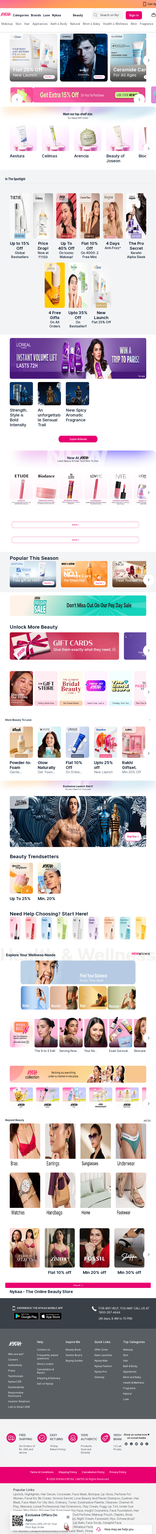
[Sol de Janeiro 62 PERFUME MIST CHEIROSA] (55, 285)
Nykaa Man (101, 1360)
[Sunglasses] (95, 1145)
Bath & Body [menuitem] (59, 23)
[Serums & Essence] (93, 928)
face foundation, (121, 1510)
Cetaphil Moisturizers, (44, 1531)
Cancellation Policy (93, 1472)
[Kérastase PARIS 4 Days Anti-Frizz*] (113, 216)
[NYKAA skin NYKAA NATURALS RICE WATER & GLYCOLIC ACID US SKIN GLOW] (49, 878)
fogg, (103, 1506)
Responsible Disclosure (15, 1394)
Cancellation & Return (45, 1371)
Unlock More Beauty (34, 627)
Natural (127, 1393)
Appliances (129, 1371)
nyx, (113, 1518)
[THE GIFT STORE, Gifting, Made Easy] (46, 688)
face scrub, (94, 1522)
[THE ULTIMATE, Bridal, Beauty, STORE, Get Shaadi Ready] (70, 688)
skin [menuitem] (18, 23)
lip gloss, (107, 1494)
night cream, (85, 1518)
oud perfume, (82, 1514)
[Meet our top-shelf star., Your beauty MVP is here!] (78, 115)
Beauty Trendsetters (34, 856)
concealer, (64, 1494)
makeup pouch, (102, 1514)
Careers (13, 1359)
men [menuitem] (134, 23)
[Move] (30, 999)
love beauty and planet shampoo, (97, 1498)
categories (21, 15)
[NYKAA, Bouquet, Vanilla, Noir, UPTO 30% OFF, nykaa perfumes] (127, 1097)
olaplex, (119, 1514)
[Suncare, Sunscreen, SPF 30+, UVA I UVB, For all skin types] (140, 928)
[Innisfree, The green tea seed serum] (119, 137)
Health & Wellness (133, 1382)
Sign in (134, 15)
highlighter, (32, 1494)
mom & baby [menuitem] (91, 23)
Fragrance (129, 1388)
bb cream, (45, 1498)
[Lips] (15, 928)
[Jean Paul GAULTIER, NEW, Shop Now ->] (78, 821)
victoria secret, (63, 1498)
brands (36, 15)
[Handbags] (60, 1195)
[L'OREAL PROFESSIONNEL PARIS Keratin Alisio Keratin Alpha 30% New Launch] (136, 216)
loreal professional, (46, 1506)
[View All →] (78, 526)
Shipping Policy (67, 1472)
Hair (125, 1360)
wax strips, (30, 1510)
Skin (125, 1355)
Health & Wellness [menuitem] (115, 23)
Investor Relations (19, 1401)
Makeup (128, 1349)
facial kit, (31, 1498)
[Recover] (126, 999)
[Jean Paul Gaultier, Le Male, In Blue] (21, 393)
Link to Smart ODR (19, 1406)
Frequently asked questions (47, 1357)
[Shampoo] (46, 928)
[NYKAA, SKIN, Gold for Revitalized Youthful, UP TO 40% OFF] (21, 1097)
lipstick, (18, 1494)
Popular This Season (34, 558)
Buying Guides (74, 1360)
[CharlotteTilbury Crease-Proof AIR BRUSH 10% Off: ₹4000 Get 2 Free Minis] (90, 216)
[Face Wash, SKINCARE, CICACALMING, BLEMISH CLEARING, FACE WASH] (62, 928)
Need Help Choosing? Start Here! (49, 914)
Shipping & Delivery (48, 1378)
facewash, (102, 1518)
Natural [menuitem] (75, 23)
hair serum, (48, 1494)
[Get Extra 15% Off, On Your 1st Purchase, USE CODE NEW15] (78, 94)
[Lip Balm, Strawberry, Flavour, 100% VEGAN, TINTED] (30, 928)
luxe (46, 15)
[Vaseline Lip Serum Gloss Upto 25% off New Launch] (105, 742)
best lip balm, (76, 1522)
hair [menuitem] (27, 23)
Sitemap (99, 1377)
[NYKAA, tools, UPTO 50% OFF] (47, 1097)
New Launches (103, 1355)
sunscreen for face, (70, 1510)
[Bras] (25, 1145)
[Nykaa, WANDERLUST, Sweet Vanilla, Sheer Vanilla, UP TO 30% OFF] (100, 1097)
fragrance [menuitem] (146, 23)
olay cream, (90, 1506)
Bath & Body (130, 1366)
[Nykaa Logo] (6, 14)
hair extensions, (71, 1506)
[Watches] (25, 1195)
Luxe (126, 1399)
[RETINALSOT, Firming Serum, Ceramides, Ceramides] (55, 137)
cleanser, (111, 1502)
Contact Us (43, 1349)
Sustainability (16, 1387)
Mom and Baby (132, 1377)
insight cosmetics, (97, 1510)
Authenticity (15, 1365)
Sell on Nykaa (45, 1383)
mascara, (26, 1506)
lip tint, (113, 1506)
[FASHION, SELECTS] (25, 1248)
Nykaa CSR (14, 1381)
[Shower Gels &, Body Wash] (125, 928)
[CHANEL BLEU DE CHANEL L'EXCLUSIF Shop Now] (84, 58)
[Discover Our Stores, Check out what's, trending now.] (21, 688)
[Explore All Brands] (78, 442)
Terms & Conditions (42, 1472)
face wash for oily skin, (38, 1502)
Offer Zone (101, 1349)
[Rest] (94, 999)
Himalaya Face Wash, (88, 1526)
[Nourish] (62, 999)
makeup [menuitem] (7, 23)
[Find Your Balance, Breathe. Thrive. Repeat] (94, 973)
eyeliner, (127, 1498)
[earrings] (60, 1145)
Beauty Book (73, 1349)
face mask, (80, 1494)
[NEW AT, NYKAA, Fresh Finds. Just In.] (95, 688)
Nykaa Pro (100, 1371)
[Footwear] (131, 1195)
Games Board (74, 1355)
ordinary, (61, 1502)
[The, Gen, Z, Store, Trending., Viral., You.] (120, 688)
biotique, (94, 1494)
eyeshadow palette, (91, 1502)
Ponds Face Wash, (72, 1531)
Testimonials (15, 1376)
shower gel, (47, 1510)
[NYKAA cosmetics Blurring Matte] (66, 216)
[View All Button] (78, 541)
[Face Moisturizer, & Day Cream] (109, 928)
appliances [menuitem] (40, 23)
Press (11, 1370)
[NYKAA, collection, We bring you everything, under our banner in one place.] (78, 1074)
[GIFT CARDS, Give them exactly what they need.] (64, 646)
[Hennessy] (49, 393)
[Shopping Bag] (153, 15)
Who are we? (15, 1354)
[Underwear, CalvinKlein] (131, 1145)
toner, (72, 1502)
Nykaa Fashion (103, 1366)
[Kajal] (78, 928)
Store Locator (45, 1363)
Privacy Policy (117, 1472)
